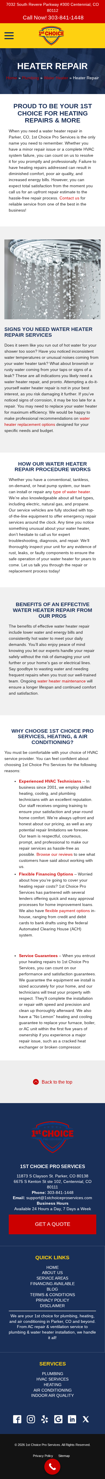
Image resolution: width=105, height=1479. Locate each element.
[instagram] (30, 1419)
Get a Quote (52, 1224)
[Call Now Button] (52, 1467)
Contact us (69, 198)
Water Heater (56, 77)
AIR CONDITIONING (53, 1390)
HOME (52, 1267)
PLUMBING (52, 1373)
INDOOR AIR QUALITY (52, 1395)
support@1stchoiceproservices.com (59, 1197)
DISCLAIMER (52, 1305)
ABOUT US (52, 1272)
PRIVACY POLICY (52, 1300)
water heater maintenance (61, 681)
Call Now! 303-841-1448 (52, 18)
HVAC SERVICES (52, 1379)
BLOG (52, 1289)
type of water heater (71, 491)
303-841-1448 (60, 1192)
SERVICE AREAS (52, 1278)
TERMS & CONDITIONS (52, 1294)
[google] (58, 1419)
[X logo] (85, 1419)
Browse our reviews (54, 854)
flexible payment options (67, 910)
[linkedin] (72, 1419)
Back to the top (57, 1082)
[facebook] (17, 1419)
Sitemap (64, 1456)
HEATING (53, 1384)
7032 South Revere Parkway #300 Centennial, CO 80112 (52, 7)
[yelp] (44, 1419)
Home (11, 77)
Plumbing (30, 77)
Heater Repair (52, 66)
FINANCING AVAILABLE (52, 1283)
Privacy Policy (43, 1456)
